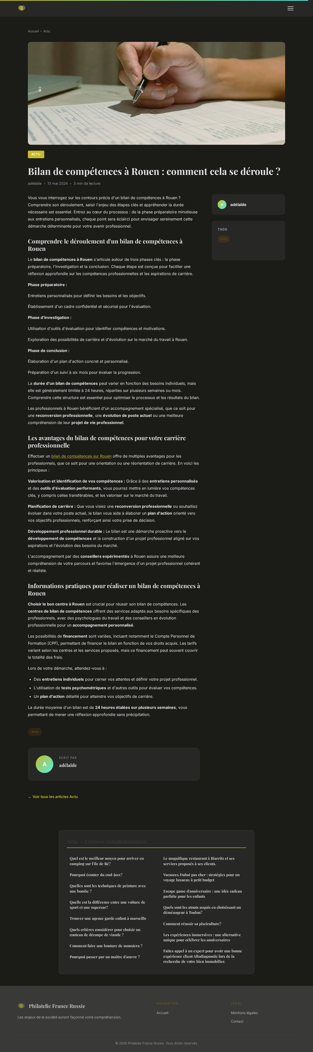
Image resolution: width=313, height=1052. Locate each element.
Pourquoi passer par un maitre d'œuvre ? (105, 956)
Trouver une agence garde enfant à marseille (108, 918)
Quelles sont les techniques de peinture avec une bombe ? (108, 888)
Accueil (33, 31)
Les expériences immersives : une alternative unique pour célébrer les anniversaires (202, 937)
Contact (237, 1021)
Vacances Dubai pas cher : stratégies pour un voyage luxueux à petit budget (201, 877)
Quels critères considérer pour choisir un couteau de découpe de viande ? (105, 932)
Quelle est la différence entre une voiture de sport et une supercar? (107, 905)
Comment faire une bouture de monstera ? (106, 945)
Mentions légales (244, 1013)
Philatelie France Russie (57, 1005)
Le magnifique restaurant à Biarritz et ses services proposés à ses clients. (199, 861)
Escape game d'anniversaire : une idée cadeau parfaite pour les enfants (202, 894)
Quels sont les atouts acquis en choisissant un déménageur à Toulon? (202, 910)
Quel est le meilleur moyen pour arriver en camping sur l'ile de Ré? (107, 861)
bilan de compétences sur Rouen (81, 456)
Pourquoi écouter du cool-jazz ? (96, 874)
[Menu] (290, 8)
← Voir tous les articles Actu (53, 796)
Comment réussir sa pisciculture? (192, 923)
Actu (46, 31)
